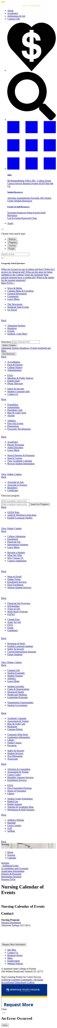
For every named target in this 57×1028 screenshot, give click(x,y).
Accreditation (13, 362)
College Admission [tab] (16, 536)
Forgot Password (22, 218)
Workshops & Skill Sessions (20, 809)
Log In (10, 218)
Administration (14, 370)
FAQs (10, 375)
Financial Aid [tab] (13, 542)
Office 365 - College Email (38, 180)
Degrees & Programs (11, 874)
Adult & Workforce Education (21, 515)
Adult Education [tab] (15, 447)
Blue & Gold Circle (16, 413)
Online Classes (14, 742)
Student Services (15, 753)
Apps (9, 175)
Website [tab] (12, 239)
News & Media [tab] (14, 288)
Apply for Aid (14, 622)
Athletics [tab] (11, 678)
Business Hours (14, 955)
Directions (6, 342)
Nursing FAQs (8, 879)
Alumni (11, 415)
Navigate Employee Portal (20, 212)
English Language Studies (19, 518)
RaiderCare (12, 801)
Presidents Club (14, 410)
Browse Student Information (21, 463)
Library (10, 740)
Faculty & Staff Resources (18, 207)
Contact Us (12, 394)
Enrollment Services (17, 582)
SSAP (42, 183)
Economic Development (19, 429)
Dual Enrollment (15, 584)
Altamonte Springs (16, 325)
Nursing (5, 863)
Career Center (14, 774)
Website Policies (15, 963)
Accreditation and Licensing (14, 868)
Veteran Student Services (19, 587)
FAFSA (11, 614)
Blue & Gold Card (16, 724)
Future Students (14, 654)
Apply (10, 223)
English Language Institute (20, 646)
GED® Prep (13, 512)
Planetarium (13, 426)
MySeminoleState (16, 180)
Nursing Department (11, 922)
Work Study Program (17, 611)
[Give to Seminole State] (31, 70)
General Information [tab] (17, 293)
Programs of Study (16, 643)
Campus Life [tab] (13, 670)
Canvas (11, 183)
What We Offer (14, 555)
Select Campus (9, 345)
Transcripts (12, 759)
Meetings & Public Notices (20, 378)
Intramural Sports (15, 692)
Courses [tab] (12, 245)
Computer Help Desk (17, 734)
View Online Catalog (11, 474)
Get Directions (8, 354)
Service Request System (27, 183)
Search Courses (14, 458)
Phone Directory (15, 383)
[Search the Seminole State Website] (31, 119)
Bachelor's (12, 487)
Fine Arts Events (15, 423)
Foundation (12, 404)
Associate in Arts (15, 482)
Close (34, 218)
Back (3, 320)
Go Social (12, 309)
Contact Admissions (16, 560)
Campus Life (13, 19)
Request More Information (13, 944)
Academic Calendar (16, 718)
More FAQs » (8, 283)
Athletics (11, 420)
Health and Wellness (17, 694)
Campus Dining (14, 729)
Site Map (11, 950)
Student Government (17, 705)
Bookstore (12, 726)
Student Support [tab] (15, 675)
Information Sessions (11, 876)
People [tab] (12, 249)
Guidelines (12, 630)
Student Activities (15, 686)
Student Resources (15, 192)
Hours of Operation (16, 791)
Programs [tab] (13, 242)
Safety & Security (15, 388)
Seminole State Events (18, 307)
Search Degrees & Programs (21, 455)
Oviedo (10, 331)
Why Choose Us (15, 558)
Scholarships (13, 407)
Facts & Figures (14, 364)
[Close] (2, 229)
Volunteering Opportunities (20, 702)
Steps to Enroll (14, 576)
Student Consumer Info (18, 391)
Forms (10, 627)
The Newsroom (14, 304)
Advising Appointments (19, 198)
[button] (31, 168)
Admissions (16, 16)
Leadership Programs (17, 697)
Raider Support (14, 804)
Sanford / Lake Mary (17, 334)
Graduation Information (18, 737)
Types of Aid (13, 609)
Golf (9, 828)
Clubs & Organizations (18, 689)
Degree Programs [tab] (15, 444)
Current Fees (13, 619)
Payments (12, 745)
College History (14, 367)
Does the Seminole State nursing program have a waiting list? (24, 276)
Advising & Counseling (18, 769)
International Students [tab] (17, 544)
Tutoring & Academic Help (20, 807)
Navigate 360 (37, 198)
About (10, 10)
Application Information (12, 871)
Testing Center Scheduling (20, 798)
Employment (13, 381)
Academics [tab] (12, 442)
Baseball (11, 822)
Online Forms (14, 579)
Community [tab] (13, 296)
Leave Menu (13, 299)
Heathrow (12, 328)
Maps (10, 958)
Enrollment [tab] (12, 539)
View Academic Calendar (19, 461)
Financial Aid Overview (18, 603)
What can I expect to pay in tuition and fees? (22, 269)
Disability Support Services (20, 777)
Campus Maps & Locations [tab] (20, 291)
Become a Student (16, 552)
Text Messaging (14, 756)
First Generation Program (19, 788)
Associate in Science (17, 485)
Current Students (21, 651)
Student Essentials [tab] (16, 673)
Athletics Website (15, 820)
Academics (12, 13)
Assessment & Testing (18, 721)
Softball (11, 831)
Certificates (12, 490)
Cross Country (14, 825)
